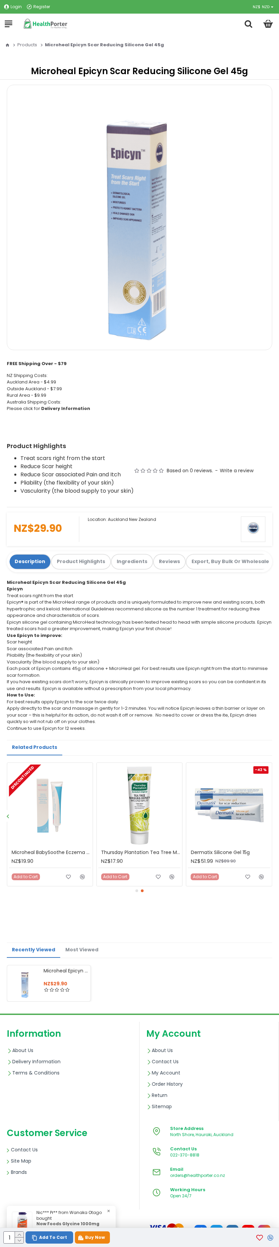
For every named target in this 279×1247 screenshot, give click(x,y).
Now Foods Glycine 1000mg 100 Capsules (67, 1226)
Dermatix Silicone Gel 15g (220, 852)
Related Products (34, 747)
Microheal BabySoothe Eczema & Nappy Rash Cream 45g (51, 852)
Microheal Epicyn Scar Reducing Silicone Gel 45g (66, 971)
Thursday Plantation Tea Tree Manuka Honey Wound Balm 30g (140, 852)
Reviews (169, 561)
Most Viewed (81, 949)
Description (30, 561)
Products (27, 45)
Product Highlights (81, 561)
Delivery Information (65, 408)
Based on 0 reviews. (190, 470)
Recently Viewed (33, 949)
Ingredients (132, 561)
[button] (8, 816)
